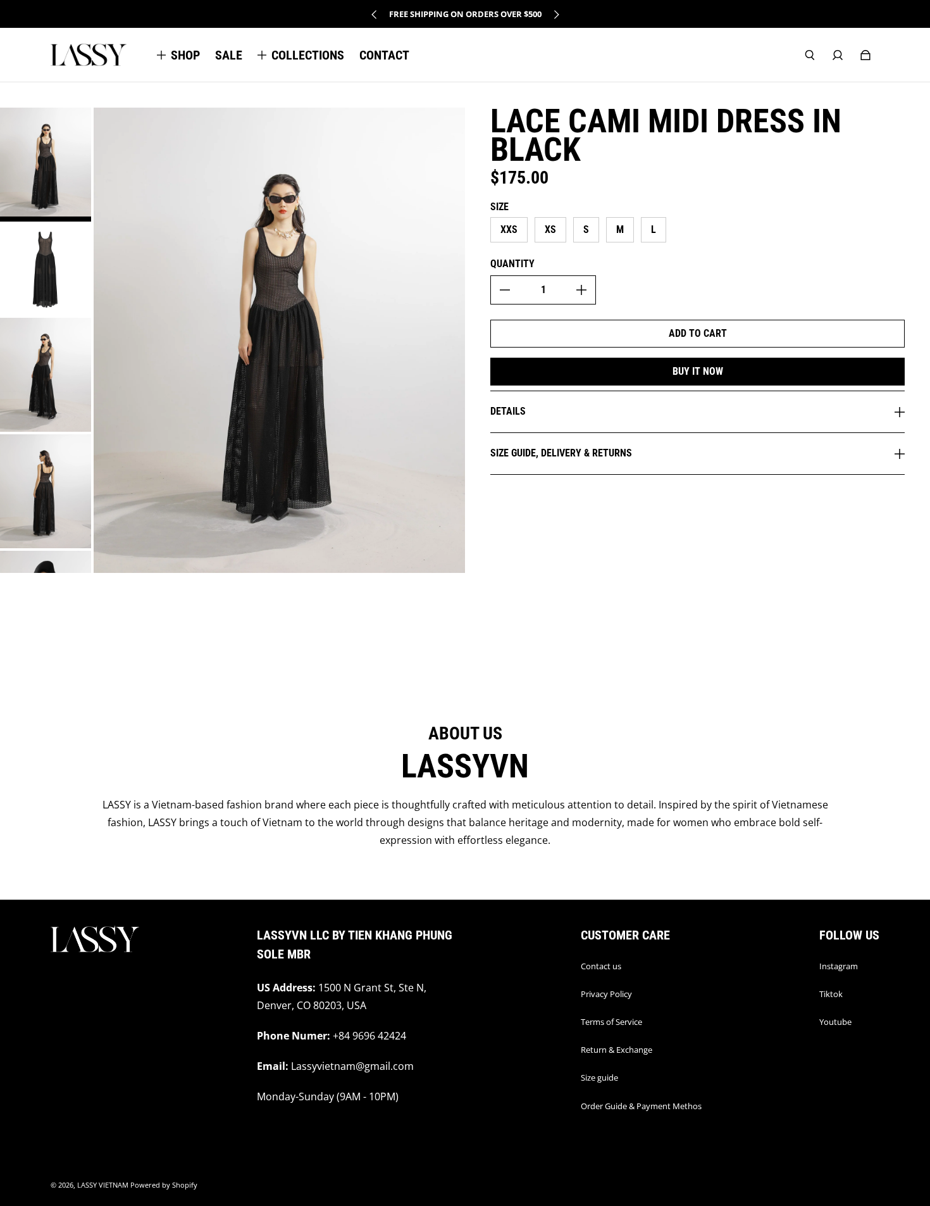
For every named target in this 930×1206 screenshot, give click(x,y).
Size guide (599, 1077)
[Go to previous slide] (374, 14)
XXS (509, 229)
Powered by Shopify (163, 1185)
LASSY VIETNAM (102, 1185)
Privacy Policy (606, 994)
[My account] (838, 55)
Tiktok (831, 994)
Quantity (512, 264)
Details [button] (508, 411)
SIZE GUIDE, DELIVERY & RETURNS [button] (561, 453)
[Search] (810, 55)
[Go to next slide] (556, 14)
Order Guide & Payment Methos (641, 1106)
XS (550, 229)
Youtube (835, 1021)
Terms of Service (611, 1021)
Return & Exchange (616, 1049)
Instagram (838, 966)
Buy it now (698, 371)
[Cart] (865, 55)
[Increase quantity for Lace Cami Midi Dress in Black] (581, 290)
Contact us (601, 966)
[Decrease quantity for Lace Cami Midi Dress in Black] (505, 290)
